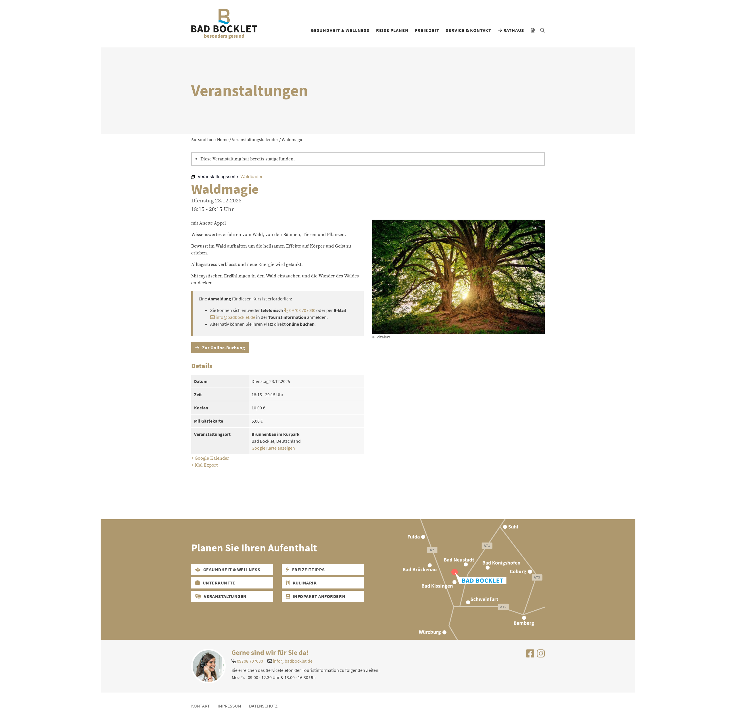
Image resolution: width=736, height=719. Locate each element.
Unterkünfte (218, 583)
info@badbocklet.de (235, 317)
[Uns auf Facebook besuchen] (530, 655)
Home (223, 139)
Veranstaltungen (225, 596)
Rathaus (513, 30)
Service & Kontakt (468, 30)
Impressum (229, 706)
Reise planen (392, 30)
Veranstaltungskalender (255, 139)
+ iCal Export (204, 465)
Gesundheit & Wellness (340, 30)
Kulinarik (304, 583)
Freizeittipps (308, 569)
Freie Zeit (427, 30)
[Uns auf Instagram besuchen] (541, 655)
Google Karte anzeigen (273, 448)
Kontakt (200, 706)
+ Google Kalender (210, 458)
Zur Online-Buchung (223, 347)
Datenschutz (263, 706)
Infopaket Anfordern (318, 596)
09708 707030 (301, 310)
